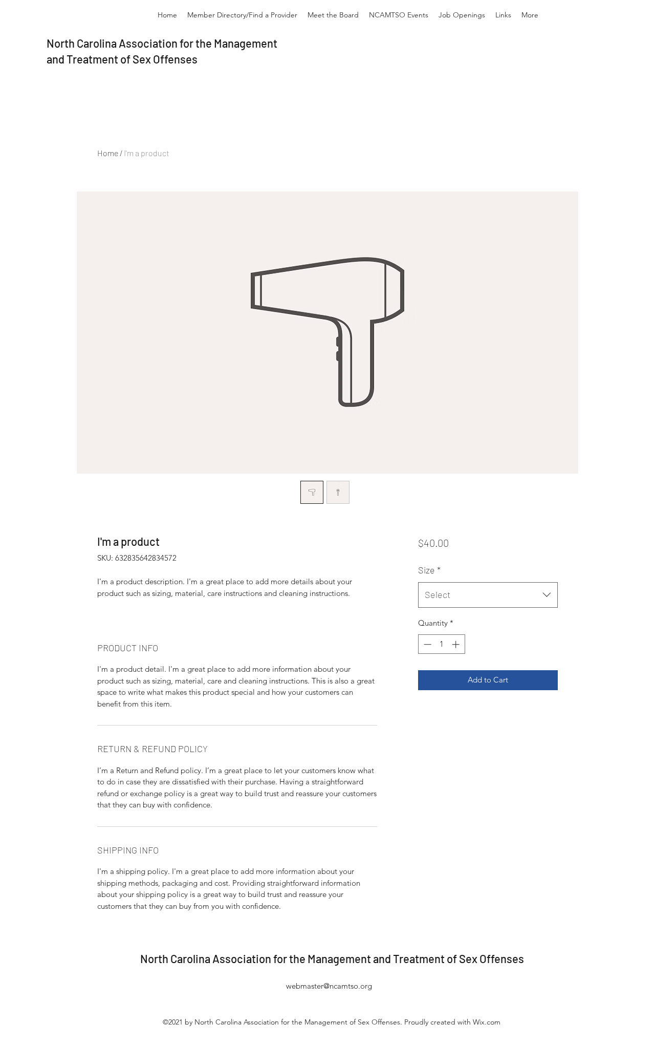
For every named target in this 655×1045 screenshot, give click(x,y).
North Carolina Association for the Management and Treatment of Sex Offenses (332, 958)
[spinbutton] (441, 644)
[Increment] (457, 644)
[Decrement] (426, 644)
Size (429, 569)
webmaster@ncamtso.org (329, 986)
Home (107, 153)
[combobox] (488, 595)
